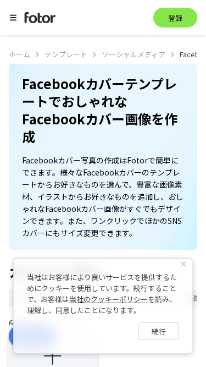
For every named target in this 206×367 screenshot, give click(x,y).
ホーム (19, 54)
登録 (175, 18)
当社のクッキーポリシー (108, 299)
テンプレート (65, 54)
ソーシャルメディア (133, 54)
